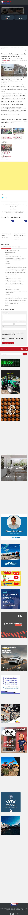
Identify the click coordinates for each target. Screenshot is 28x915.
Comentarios (6, 247)
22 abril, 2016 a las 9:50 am (13, 289)
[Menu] (26, 2)
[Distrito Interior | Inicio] (7, 2)
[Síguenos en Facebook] (20, 349)
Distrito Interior (6, 60)
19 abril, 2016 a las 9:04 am (14, 266)
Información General (16, 47)
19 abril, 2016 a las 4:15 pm (15, 297)
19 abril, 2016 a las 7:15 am (14, 250)
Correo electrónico (19, 322)
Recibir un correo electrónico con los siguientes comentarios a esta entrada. (13, 333)
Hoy (10, 47)
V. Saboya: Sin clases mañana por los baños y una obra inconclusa (18, 136)
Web (3, 326)
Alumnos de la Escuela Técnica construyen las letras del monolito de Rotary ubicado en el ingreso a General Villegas (6, 154)
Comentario (5, 313)
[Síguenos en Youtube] (22, 349)
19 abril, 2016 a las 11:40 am (15, 256)
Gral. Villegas (4, 47)
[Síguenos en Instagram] (26, 349)
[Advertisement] (14, 34)
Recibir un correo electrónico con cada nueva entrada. (12, 339)
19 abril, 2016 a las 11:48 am (15, 278)
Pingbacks (16, 247)
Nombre (4, 322)
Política (3, 48)
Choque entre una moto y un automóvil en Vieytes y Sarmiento (20, 235)
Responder (7, 254)
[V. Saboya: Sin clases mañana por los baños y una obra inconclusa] (18, 131)
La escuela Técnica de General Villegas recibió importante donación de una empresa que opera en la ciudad (6, 137)
